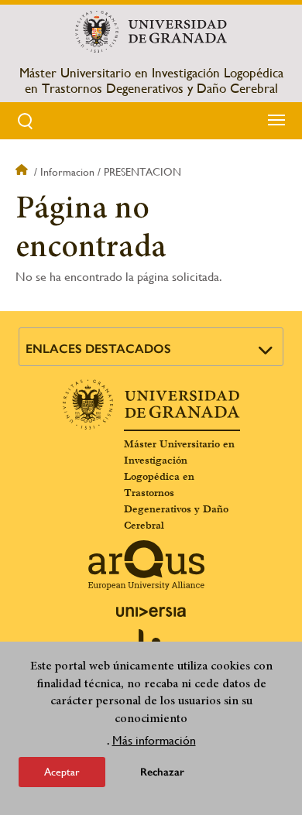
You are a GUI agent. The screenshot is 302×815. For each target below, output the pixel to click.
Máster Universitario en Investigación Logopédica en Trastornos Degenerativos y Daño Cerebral (151, 80)
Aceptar (62, 771)
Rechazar (162, 772)
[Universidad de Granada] (150, 32)
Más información (154, 740)
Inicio (23, 172)
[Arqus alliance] (146, 565)
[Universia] (151, 611)
